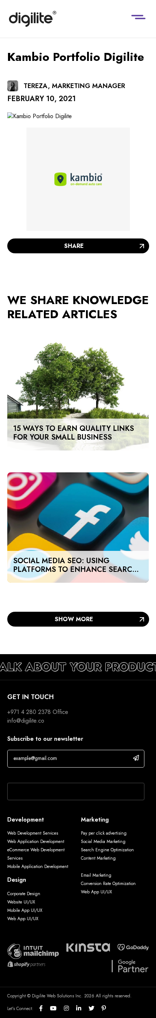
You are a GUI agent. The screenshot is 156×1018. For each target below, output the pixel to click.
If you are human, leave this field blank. (55, 773)
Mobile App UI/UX (24, 910)
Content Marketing (98, 858)
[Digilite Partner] (33, 950)
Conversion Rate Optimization (108, 883)
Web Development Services (32, 833)
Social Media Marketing (103, 841)
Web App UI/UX (22, 918)
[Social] (44, 1009)
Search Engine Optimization (107, 850)
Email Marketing (96, 875)
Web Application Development (35, 841)
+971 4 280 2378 (29, 712)
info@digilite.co (25, 720)
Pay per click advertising (104, 833)
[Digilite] (32, 19)
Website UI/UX (21, 902)
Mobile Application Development (37, 866)
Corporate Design (23, 893)
